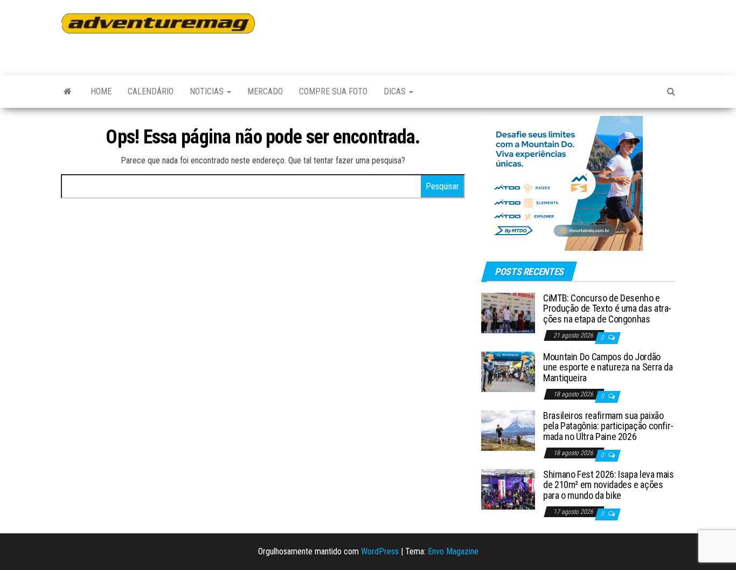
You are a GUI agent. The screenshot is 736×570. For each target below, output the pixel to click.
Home (101, 91)
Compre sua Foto (333, 91)
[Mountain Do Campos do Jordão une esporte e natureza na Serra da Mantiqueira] (508, 371)
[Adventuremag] (67, 91)
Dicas (396, 91)
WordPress (380, 551)
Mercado (265, 91)
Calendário (150, 91)
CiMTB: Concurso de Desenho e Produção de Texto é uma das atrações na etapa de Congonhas (607, 308)
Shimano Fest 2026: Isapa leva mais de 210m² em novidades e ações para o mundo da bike (608, 485)
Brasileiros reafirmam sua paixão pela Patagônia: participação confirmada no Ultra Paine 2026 (608, 426)
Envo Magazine (453, 551)
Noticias (208, 91)
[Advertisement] (478, 32)
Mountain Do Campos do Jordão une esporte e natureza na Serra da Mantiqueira (608, 367)
